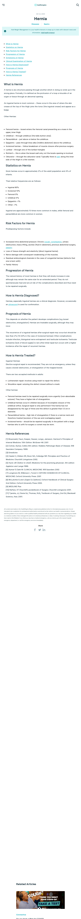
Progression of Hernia (15, 54)
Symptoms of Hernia (15, 58)
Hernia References (14, 75)
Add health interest (48, 32)
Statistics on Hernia (14, 47)
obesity (9, 248)
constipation (56, 242)
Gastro (46, 24)
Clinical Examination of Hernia (19, 61)
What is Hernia (12, 44)
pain (58, 157)
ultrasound (13, 304)
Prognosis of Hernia (14, 68)
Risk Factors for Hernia (16, 51)
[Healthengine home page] (40, 5)
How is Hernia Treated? (16, 72)
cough (47, 242)
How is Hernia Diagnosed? (17, 65)
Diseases (35, 24)
